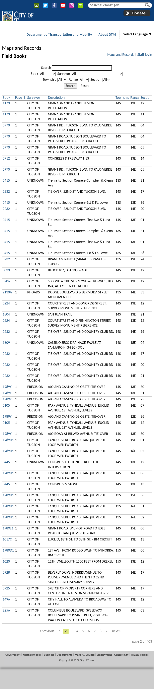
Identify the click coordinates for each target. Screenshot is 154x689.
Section (95, 79)
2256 (6, 610)
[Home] (20, 18)
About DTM (107, 35)
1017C (7, 539)
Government (12, 654)
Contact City (121, 654)
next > (116, 631)
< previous (46, 631)
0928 (6, 572)
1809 (6, 343)
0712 (6, 158)
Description (56, 98)
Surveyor (63, 74)
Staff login (144, 55)
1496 (6, 599)
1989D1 (8, 550)
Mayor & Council (84, 654)
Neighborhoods (32, 654)
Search (46, 68)
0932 (6, 259)
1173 (6, 103)
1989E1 (8, 528)
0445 (6, 462)
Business (49, 654)
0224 (6, 303)
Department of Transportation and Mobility (59, 35)
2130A (7, 292)
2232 (6, 191)
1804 (6, 314)
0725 (6, 588)
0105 (6, 405)
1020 (6, 561)
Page (18, 98)
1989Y (7, 387)
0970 (6, 125)
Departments (64, 654)
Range (73, 79)
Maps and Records (21, 48)
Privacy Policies (140, 654)
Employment (104, 654)
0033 (6, 270)
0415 (6, 180)
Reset (84, 86)
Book (34, 74)
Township (49, 79)
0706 (6, 281)
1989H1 (8, 440)
